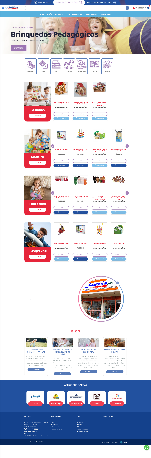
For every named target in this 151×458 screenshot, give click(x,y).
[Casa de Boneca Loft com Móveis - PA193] (80, 89)
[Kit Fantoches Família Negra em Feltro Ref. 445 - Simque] (118, 179)
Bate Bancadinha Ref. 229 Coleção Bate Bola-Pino (99, 150)
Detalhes (62, 114)
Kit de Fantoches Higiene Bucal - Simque (80, 197)
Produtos (80, 422)
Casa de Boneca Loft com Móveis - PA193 (80, 103)
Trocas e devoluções (83, 429)
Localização (55, 424)
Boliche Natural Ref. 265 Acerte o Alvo (118, 150)
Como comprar (82, 427)
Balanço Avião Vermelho (61, 243)
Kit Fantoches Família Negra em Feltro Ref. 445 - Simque (118, 198)
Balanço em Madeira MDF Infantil (80, 150)
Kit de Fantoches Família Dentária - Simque (61, 197)
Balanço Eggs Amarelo (99, 243)
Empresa (80, 424)
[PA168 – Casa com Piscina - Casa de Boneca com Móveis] (99, 87)
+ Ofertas (37, 116)
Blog (75, 332)
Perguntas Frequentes (83, 431)
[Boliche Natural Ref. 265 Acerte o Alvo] (118, 135)
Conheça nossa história (35, 305)
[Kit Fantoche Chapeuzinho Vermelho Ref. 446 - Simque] (99, 179)
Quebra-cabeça (106, 14)
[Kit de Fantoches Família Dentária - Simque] (61, 179)
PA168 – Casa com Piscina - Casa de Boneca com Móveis (99, 104)
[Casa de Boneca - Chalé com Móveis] (61, 88)
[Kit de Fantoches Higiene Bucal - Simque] (80, 180)
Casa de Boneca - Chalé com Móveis (61, 103)
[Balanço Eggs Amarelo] (99, 229)
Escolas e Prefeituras (57, 429)
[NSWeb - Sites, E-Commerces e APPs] (123, 442)
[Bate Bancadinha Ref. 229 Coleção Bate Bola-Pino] (99, 135)
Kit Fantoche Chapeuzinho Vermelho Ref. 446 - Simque (99, 198)
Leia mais (35, 369)
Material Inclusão (46, 14)
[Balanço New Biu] (118, 229)
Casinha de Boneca (92, 14)
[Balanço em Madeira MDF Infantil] (80, 134)
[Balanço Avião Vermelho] (61, 229)
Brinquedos (59, 14)
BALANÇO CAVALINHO (61, 150)
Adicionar (62, 165)
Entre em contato (56, 427)
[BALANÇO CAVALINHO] (61, 135)
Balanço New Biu (119, 243)
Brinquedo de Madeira (75, 14)
